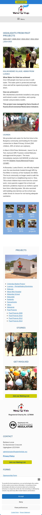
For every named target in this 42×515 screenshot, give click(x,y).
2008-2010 (16, 39)
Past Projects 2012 (15, 318)
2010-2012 (25, 39)
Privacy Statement (25, 512)
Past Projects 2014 (15, 321)
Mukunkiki (10, 297)
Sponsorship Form (10, 475)
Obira (9, 305)
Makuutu (10, 289)
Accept (21, 496)
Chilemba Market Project (16, 284)
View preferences (21, 507)
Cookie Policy (15, 512)
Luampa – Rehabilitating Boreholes (20, 286)
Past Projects (12, 310)
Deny (21, 502)
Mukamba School (13, 294)
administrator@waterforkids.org (15, 451)
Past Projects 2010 (15, 316)
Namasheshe (12, 302)
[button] (39, 479)
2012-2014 (35, 39)
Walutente (10, 307)
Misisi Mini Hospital (14, 292)
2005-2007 (7, 39)
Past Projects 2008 (15, 313)
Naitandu (10, 299)
